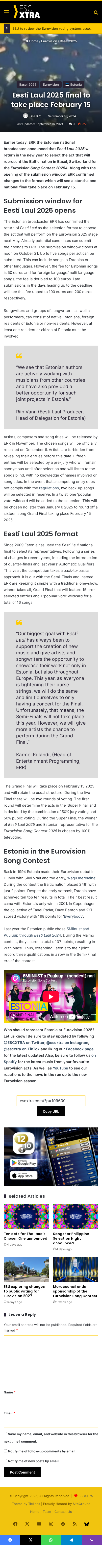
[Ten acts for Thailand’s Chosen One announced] (26, 1216)
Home (33, 41)
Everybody (73, 916)
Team (47, 1512)
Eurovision (49, 41)
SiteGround (81, 1504)
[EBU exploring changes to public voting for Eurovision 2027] (26, 1269)
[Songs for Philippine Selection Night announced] (75, 1216)
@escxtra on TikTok (22, 1049)
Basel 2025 (68, 41)
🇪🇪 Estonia (73, 84)
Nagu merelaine (82, 878)
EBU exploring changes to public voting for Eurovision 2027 (24, 1291)
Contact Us (63, 1512)
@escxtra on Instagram (67, 1042)
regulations (49, 488)
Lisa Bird (35, 116)
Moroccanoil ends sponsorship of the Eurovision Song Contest (75, 1291)
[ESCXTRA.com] (26, 12)
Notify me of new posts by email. (34, 1461)
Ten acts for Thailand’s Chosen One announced (25, 1236)
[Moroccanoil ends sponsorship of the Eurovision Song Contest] (75, 1269)
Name (10, 1392)
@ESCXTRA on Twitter (24, 1042)
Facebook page (80, 1049)
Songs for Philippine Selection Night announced (71, 1238)
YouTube (60, 1068)
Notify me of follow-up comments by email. (42, 1451)
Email (9, 1413)
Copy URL (51, 1111)
